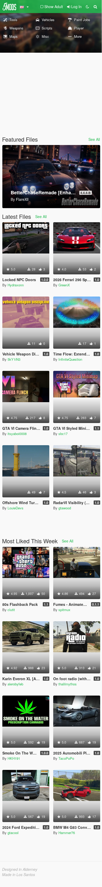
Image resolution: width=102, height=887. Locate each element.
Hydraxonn (16, 284)
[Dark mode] (87, 6)
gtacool (13, 832)
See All (94, 139)
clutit (11, 609)
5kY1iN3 (14, 359)
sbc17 (63, 433)
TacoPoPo (66, 758)
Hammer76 (66, 832)
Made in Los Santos (18, 874)
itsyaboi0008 (17, 433)
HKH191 (14, 758)
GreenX (64, 284)
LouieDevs (15, 507)
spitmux (64, 609)
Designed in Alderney (19, 869)
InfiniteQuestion (70, 359)
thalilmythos (67, 683)
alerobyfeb (15, 683)
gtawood (64, 507)
